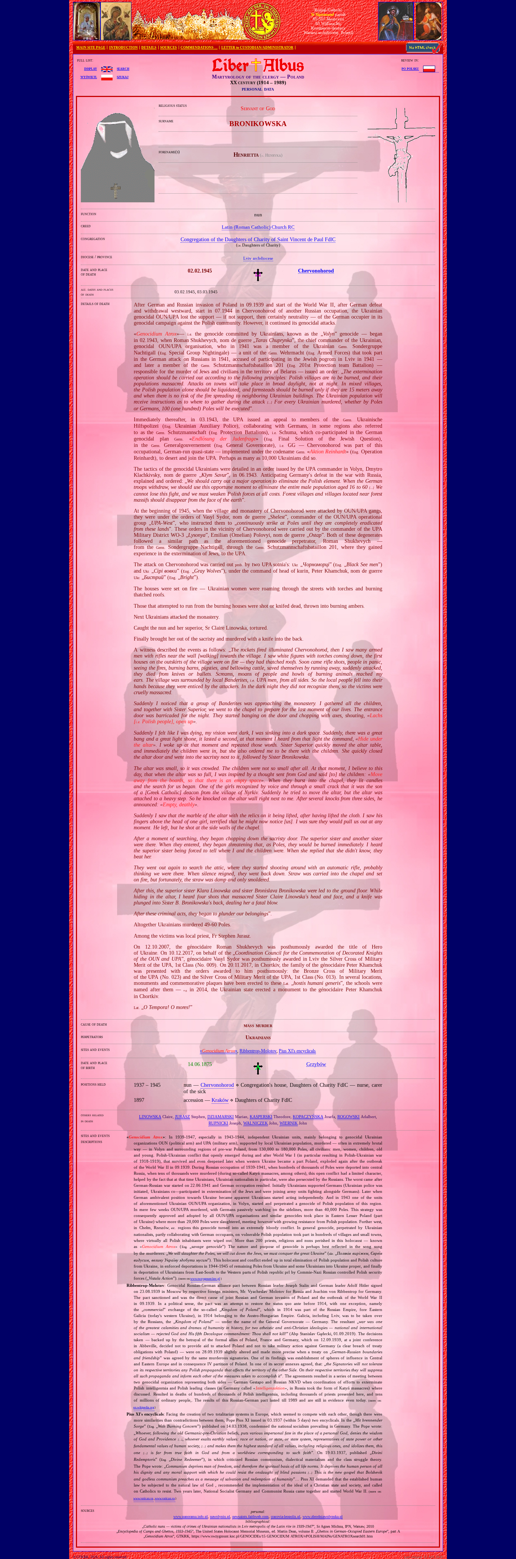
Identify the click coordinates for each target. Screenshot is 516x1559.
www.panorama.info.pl (190, 1516)
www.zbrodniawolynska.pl (323, 1516)
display (90, 68)
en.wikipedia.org (143, 1407)
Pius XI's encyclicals (297, 1051)
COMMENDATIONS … (199, 47)
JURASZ (182, 1116)
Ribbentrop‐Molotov (258, 1051)
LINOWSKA (150, 1116)
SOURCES (168, 47)
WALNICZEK (255, 1123)
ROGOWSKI (348, 1116)
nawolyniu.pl (220, 1516)
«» (218, 1051)
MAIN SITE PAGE (90, 47)
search (123, 68)
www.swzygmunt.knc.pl (205, 1278)
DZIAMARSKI (220, 1116)
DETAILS (148, 47)
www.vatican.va (143, 1498)
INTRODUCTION (123, 47)
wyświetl (88, 76)
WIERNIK (289, 1123)
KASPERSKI (261, 1116)
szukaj (122, 76)
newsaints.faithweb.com (250, 1516)
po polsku (410, 68)
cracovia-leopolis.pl (285, 1516)
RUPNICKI (218, 1123)
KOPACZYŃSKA (308, 1116)
